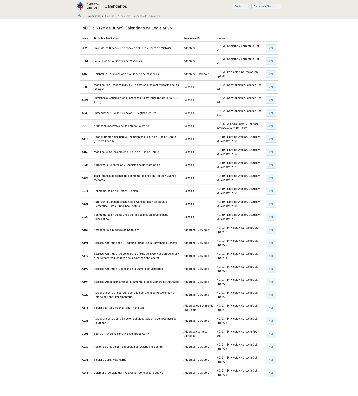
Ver (271, 48)
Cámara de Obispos (265, 6)
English (239, 6)
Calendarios (93, 16)
